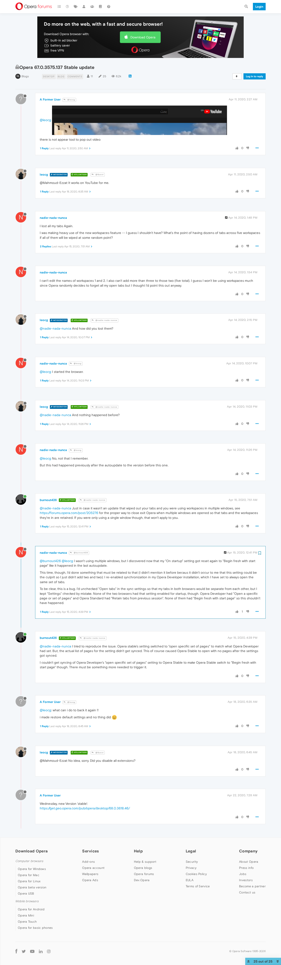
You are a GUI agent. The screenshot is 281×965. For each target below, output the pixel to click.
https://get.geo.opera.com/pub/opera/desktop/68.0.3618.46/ (85, 808)
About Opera (248, 861)
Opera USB (26, 893)
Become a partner (252, 886)
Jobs (242, 874)
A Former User (50, 99)
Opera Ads (90, 880)
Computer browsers (29, 861)
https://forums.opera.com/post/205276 (69, 513)
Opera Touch (27, 921)
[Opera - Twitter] (24, 951)
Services (90, 851)
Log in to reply (254, 76)
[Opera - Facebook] (16, 951)
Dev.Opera (142, 880)
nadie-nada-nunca (53, 217)
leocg (44, 174)
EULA (189, 880)
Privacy (191, 868)
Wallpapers (90, 874)
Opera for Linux (29, 881)
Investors (246, 880)
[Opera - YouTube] (32, 951)
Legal (191, 851)
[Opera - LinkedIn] (41, 951)
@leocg (71, 100)
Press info (246, 868)
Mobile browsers (27, 901)
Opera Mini (26, 915)
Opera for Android (31, 909)
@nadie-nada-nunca (106, 320)
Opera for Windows (32, 869)
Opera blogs (143, 868)
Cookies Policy (196, 874)
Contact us (247, 892)
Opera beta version (32, 887)
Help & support (145, 861)
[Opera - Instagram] (49, 951)
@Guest (99, 175)
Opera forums (144, 874)
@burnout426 (80, 553)
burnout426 (48, 500)
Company (248, 851)
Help (138, 851)
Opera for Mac (28, 875)
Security (192, 861)
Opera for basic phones (35, 927)
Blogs (25, 76)
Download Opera (142, 37)
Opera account (93, 868)
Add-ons (88, 861)
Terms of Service (198, 886)
